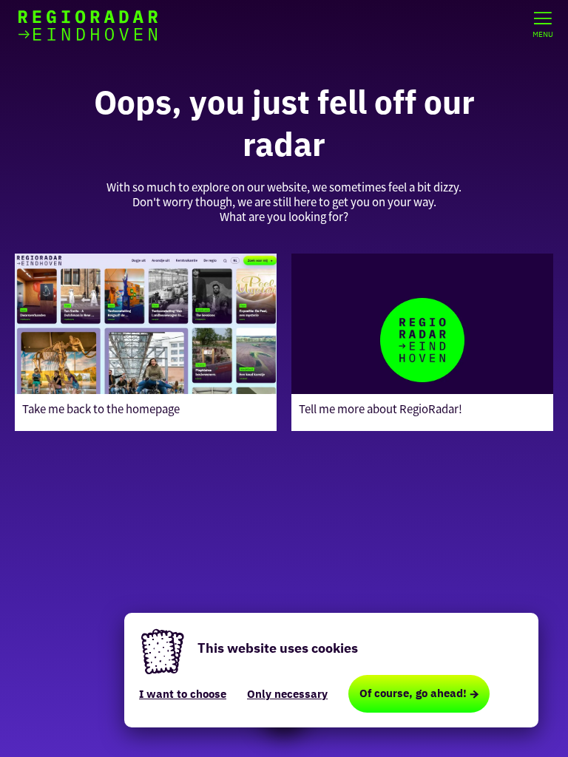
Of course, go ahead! (413, 693)
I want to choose (182, 694)
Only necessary (287, 694)
